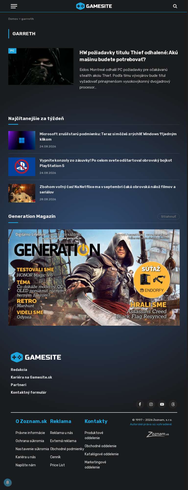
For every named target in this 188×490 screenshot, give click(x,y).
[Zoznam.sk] (159, 436)
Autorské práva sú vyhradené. (151, 424)
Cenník (55, 457)
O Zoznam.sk (31, 421)
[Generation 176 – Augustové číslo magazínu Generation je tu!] (94, 277)
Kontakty (96, 421)
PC (12, 50)
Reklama (60, 421)
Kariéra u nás (26, 457)
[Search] (174, 6)
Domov (13, 19)
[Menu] (14, 6)
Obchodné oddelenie (101, 446)
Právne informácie (30, 433)
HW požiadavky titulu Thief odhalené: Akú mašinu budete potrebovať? (129, 56)
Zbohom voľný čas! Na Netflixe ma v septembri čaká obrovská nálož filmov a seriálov (108, 189)
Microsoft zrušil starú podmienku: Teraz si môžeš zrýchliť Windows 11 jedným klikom (108, 136)
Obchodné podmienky (67, 449)
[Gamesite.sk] (94, 6)
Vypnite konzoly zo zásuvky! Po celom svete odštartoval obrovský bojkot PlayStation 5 (106, 163)
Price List (57, 465)
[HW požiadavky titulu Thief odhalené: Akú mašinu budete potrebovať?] (40, 66)
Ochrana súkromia (30, 441)
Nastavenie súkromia (32, 449)
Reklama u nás (61, 433)
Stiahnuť (168, 216)
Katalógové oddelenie (102, 454)
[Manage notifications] (8, 482)
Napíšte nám (26, 465)
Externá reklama (63, 441)
